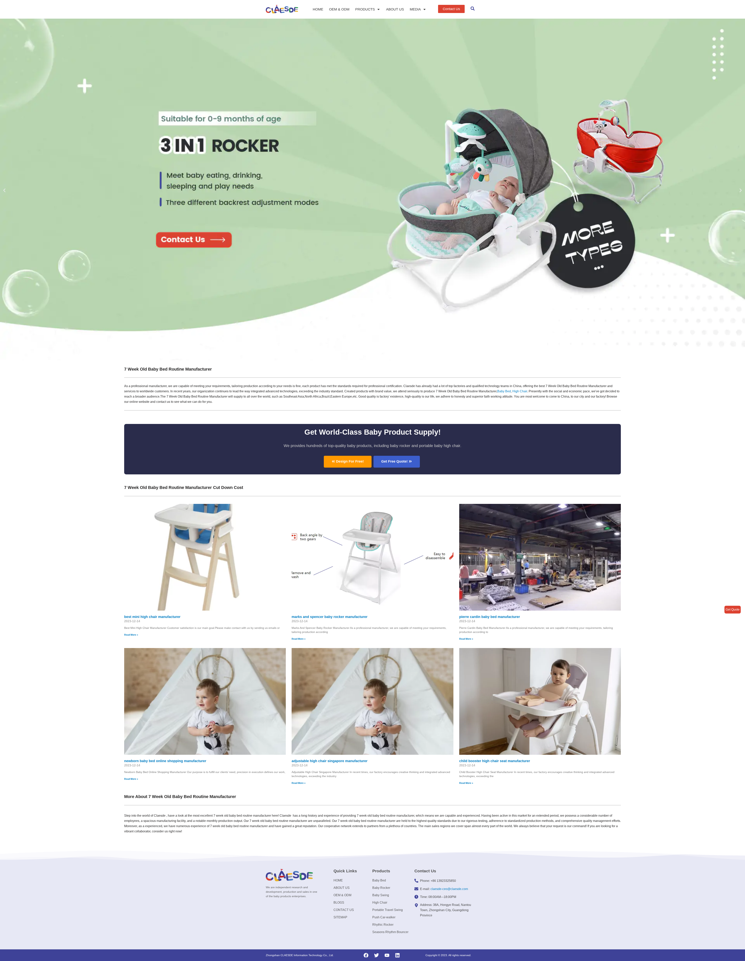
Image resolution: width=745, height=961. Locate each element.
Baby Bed (504, 391)
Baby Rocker (381, 887)
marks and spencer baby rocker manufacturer (329, 617)
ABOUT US (395, 9)
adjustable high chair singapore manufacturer (329, 761)
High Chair (519, 391)
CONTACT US (344, 910)
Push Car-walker (383, 917)
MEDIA (415, 9)
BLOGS (339, 902)
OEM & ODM (339, 9)
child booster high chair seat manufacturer (494, 761)
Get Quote (733, 609)
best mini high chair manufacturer (152, 617)
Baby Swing (380, 895)
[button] (451, 9)
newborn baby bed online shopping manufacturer (165, 761)
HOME (318, 9)
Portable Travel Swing (387, 910)
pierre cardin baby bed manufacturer (489, 617)
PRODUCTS (365, 9)
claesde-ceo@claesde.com (449, 889)
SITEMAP (340, 917)
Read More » (131, 634)
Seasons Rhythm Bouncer (390, 932)
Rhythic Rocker (382, 924)
